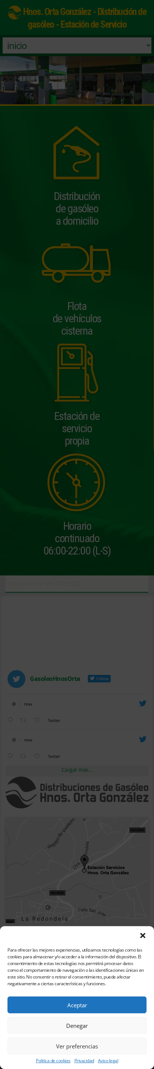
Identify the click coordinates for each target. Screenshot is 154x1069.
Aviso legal (108, 1060)
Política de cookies (53, 1060)
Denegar (77, 1025)
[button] (143, 935)
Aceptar (77, 1005)
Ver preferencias (77, 1046)
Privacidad (84, 1060)
